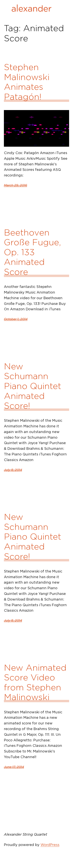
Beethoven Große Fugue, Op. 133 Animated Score (32, 252)
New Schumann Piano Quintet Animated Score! (32, 386)
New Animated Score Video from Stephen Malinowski (35, 682)
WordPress (49, 845)
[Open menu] (60, 9)
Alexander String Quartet (25, 834)
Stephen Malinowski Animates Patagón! (26, 82)
